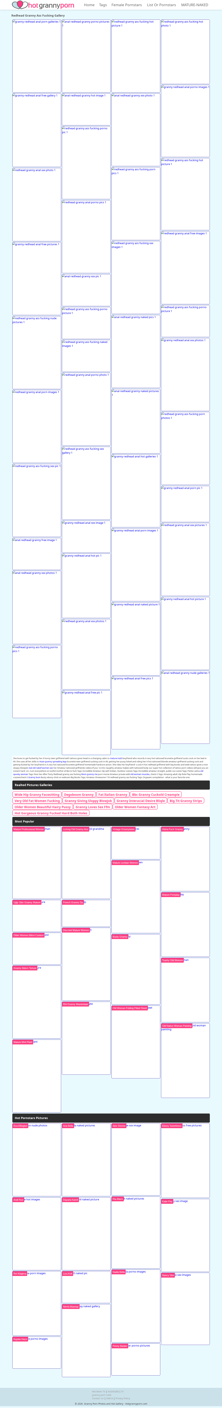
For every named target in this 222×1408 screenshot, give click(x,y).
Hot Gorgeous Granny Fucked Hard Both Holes (51, 813)
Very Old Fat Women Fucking (37, 801)
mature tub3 (116, 758)
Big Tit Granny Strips (186, 801)
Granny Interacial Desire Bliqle (141, 801)
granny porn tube (101, 1394)
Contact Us (98, 1398)
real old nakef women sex (40, 767)
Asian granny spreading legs (53, 761)
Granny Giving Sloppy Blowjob (88, 801)
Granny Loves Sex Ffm (93, 807)
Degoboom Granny (79, 794)
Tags (103, 4)
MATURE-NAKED (194, 4)
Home (89, 4)
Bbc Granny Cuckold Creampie (155, 794)
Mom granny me (89, 774)
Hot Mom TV (98, 1391)
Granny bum (34, 777)
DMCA (109, 1398)
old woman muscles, (140, 774)
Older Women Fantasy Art (135, 807)
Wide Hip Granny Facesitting (37, 794)
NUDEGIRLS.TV (116, 1391)
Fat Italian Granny (112, 794)
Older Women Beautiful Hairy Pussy (43, 807)
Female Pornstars (126, 4)
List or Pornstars (161, 4)
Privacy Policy (123, 1398)
